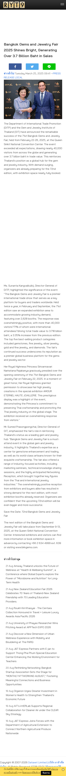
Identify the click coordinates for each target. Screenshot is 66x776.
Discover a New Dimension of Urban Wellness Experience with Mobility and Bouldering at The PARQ (30, 638)
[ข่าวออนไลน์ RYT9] (13, 5)
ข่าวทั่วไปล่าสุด (12, 559)
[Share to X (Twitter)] (32, 66)
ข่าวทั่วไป (9, 73)
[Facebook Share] (15, 66)
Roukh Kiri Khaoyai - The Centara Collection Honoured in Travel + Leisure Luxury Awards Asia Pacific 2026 (32, 612)
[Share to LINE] (49, 66)
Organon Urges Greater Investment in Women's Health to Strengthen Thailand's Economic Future (31, 695)
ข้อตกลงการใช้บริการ (31, 772)
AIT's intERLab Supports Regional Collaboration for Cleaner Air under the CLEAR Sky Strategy (32, 710)
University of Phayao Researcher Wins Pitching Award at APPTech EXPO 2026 (32, 625)
